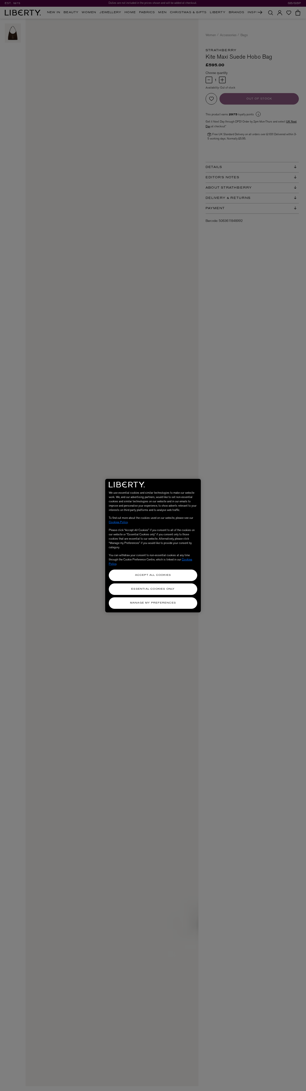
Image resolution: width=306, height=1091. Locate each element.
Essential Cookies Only (153, 589)
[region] (153, 545)
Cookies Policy (118, 522)
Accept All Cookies (153, 575)
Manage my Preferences (153, 603)
